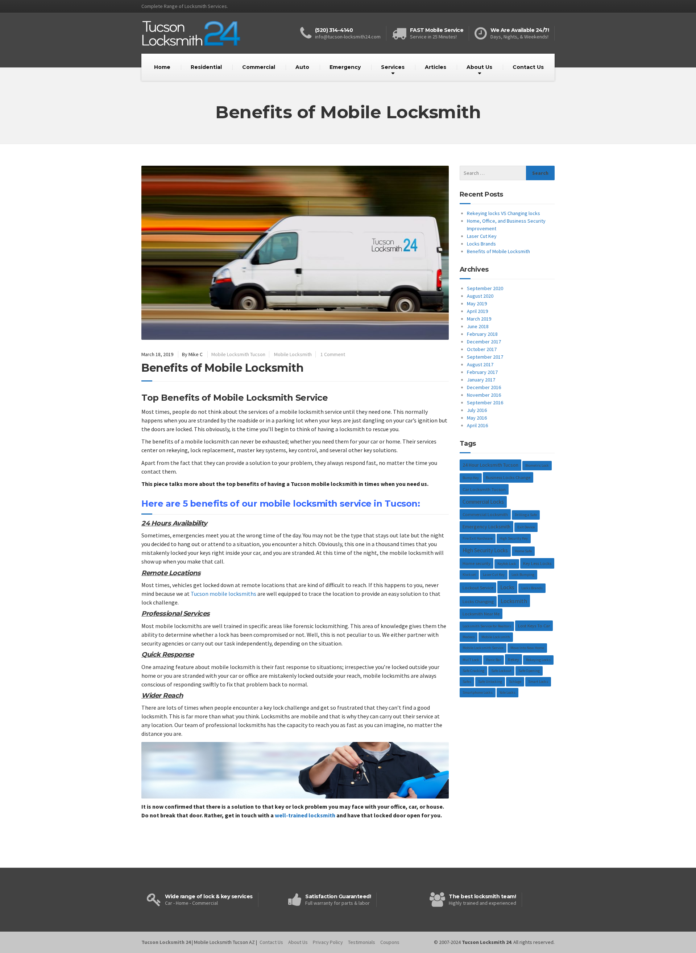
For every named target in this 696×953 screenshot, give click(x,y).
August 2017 (480, 364)
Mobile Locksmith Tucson (238, 354)
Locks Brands (481, 243)
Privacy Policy (328, 942)
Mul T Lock (471, 659)
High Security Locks (485, 550)
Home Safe (523, 551)
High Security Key (514, 538)
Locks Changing (478, 601)
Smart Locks (538, 681)
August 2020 (480, 296)
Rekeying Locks (538, 659)
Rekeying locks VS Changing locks (503, 213)
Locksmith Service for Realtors (487, 626)
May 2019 (477, 303)
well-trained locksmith (305, 815)
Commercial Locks (483, 501)
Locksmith (514, 601)
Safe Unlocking (490, 681)
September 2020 (485, 288)
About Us (479, 67)
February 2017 (482, 372)
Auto (302, 67)
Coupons (389, 942)
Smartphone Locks (478, 692)
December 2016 (484, 387)
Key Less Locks (537, 563)
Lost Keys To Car (534, 625)
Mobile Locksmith (293, 354)
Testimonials (361, 942)
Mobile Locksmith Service (483, 647)
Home (162, 67)
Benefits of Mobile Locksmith (222, 368)
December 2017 (484, 341)
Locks (507, 587)
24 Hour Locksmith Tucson (490, 465)
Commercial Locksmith (485, 514)
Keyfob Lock (506, 563)
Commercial (258, 67)
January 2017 (481, 379)
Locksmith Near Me (481, 613)
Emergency (345, 67)
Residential (206, 67)
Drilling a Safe (526, 514)
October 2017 (482, 349)
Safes (467, 681)
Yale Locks (507, 692)
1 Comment (332, 354)
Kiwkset (469, 574)
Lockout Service (478, 587)
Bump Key (471, 477)
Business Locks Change (508, 477)
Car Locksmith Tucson (484, 489)
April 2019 (477, 311)
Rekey (513, 659)
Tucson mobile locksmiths (223, 593)
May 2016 (477, 417)
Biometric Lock (537, 465)
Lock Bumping (522, 574)
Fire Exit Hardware (478, 538)
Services (393, 67)
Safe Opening (529, 670)
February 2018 (482, 334)
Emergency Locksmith (486, 526)
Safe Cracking (473, 670)
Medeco (469, 637)
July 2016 (477, 410)
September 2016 (485, 402)
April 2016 (477, 425)
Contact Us (528, 67)
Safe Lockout (501, 670)
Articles (435, 67)
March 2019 (479, 318)
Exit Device (526, 527)
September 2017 (485, 357)
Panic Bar (493, 659)
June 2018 (478, 326)
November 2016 (484, 395)
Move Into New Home (527, 647)
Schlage (515, 681)
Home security (476, 563)
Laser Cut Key (482, 236)
